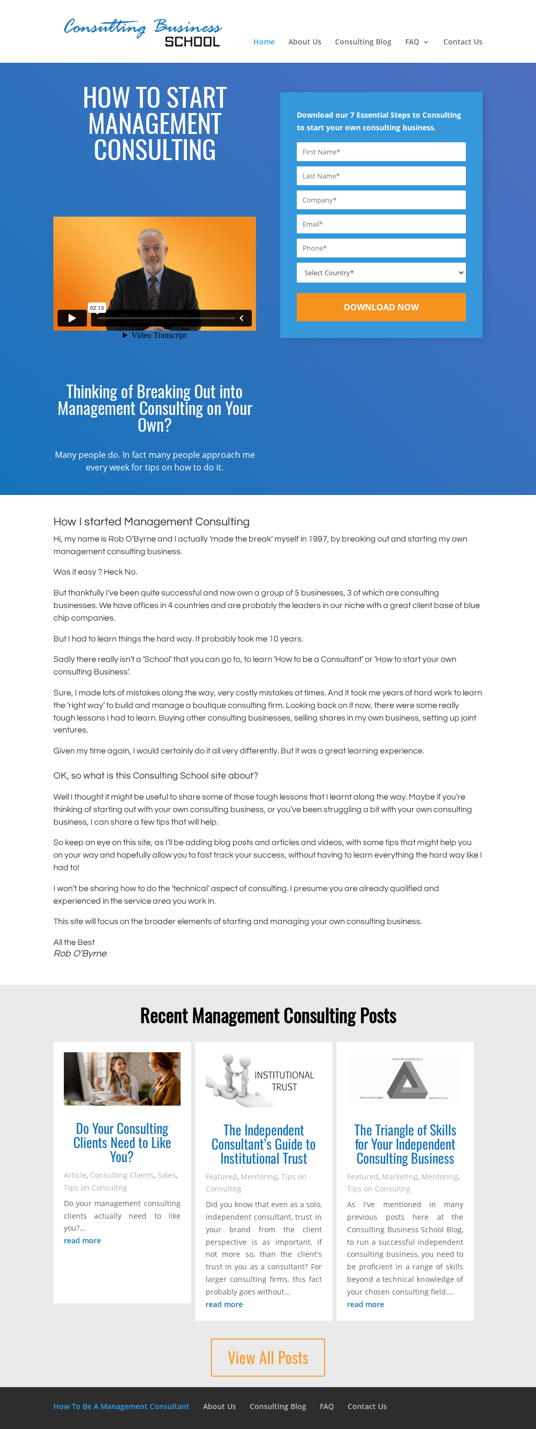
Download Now (381, 307)
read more (82, 1240)
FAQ (412, 42)
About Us (304, 42)
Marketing (400, 1177)
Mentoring (259, 1177)
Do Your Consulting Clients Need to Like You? (122, 1142)
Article (75, 1175)
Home (264, 42)
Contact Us (463, 42)
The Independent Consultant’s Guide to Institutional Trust (263, 1143)
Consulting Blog (363, 42)
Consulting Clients (122, 1175)
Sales (167, 1175)
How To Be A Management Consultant (121, 1406)
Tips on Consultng (95, 1187)
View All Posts (268, 1357)
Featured (221, 1177)
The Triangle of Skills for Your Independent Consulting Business (405, 1143)
